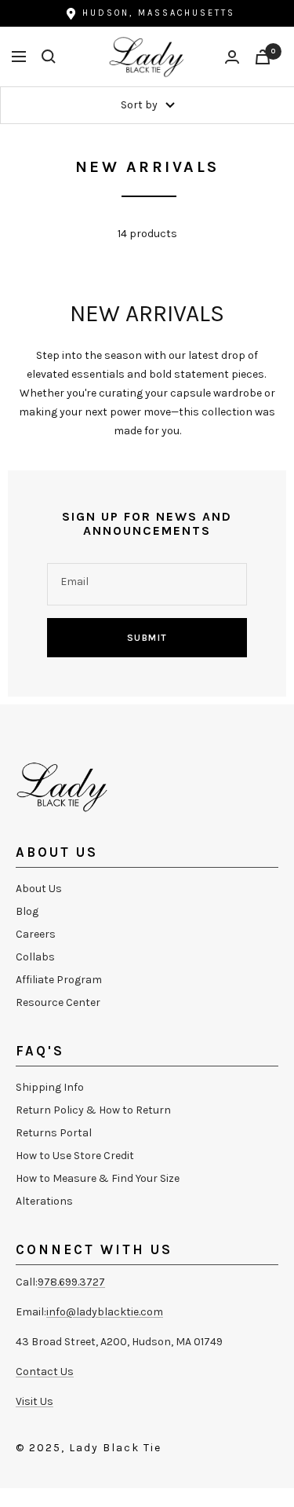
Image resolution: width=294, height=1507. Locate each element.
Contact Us (45, 1371)
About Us (39, 888)
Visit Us (34, 1401)
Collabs (35, 957)
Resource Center (58, 1002)
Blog (27, 911)
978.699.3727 (71, 1282)
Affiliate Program (59, 979)
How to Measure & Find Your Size (98, 1178)
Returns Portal (54, 1132)
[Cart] (262, 56)
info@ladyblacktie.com (104, 1312)
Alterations (44, 1201)
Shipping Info (50, 1087)
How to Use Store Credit (75, 1155)
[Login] (232, 57)
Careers (36, 934)
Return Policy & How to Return (93, 1110)
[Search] (49, 56)
